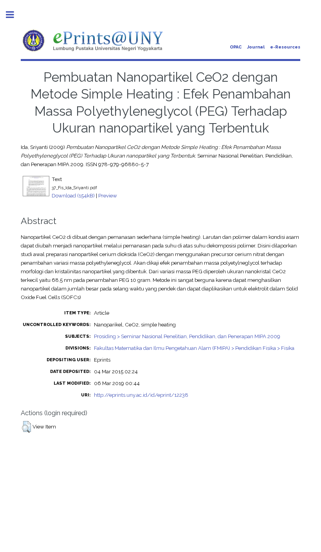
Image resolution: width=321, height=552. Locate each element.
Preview (107, 195)
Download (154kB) (73, 195)
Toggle (14, 14)
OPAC (236, 47)
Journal (256, 47)
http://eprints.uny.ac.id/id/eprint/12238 (141, 395)
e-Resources (285, 47)
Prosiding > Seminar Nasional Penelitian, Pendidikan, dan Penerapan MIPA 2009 (187, 336)
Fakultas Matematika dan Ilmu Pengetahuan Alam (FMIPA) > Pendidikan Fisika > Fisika (194, 348)
